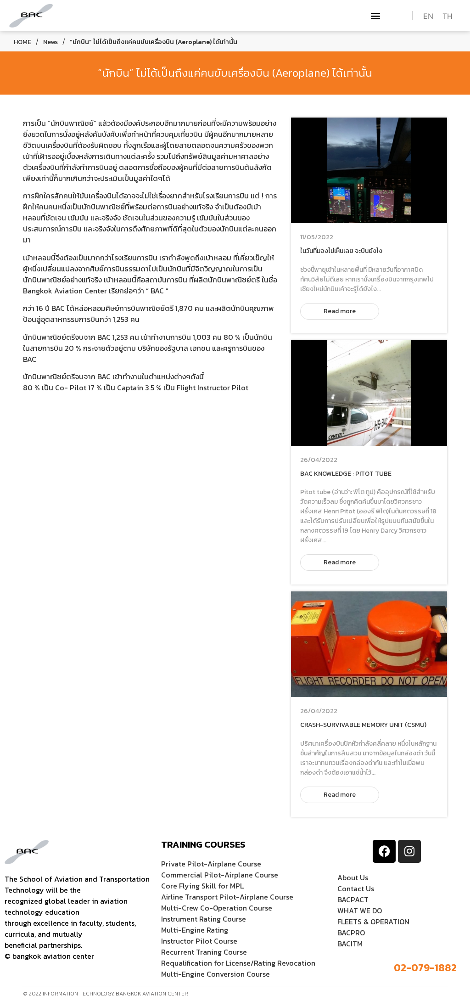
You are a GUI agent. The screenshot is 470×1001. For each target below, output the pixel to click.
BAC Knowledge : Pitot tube (346, 473)
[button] (375, 15)
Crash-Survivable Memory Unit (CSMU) (363, 725)
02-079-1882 (425, 967)
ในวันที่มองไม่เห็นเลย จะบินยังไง (341, 251)
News (50, 42)
